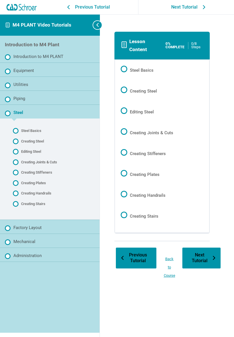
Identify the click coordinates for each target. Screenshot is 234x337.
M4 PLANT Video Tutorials (42, 25)
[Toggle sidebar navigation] (92, 25)
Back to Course (169, 267)
